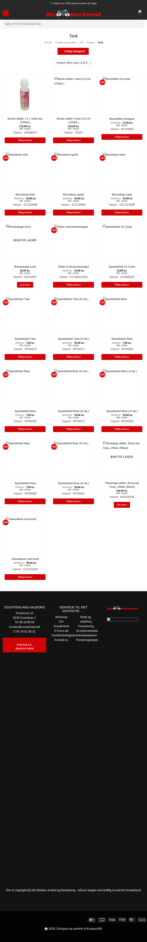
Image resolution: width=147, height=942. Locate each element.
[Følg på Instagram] (10, 919)
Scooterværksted (87, 630)
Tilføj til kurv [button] (25, 140)
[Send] (140, 24)
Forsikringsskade (87, 639)
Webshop (61, 617)
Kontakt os (61, 639)
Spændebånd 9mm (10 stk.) (73, 483)
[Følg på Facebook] (3, 919)
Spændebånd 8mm (121, 338)
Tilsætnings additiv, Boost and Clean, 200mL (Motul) (122, 484)
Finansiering (86, 626)
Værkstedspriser (86, 635)
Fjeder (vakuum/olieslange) (73, 266)
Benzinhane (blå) (25, 194)
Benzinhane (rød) (122, 194)
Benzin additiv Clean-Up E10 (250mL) (73, 120)
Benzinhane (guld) (73, 194)
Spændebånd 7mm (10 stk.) (73, 338)
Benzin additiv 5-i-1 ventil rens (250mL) (25, 120)
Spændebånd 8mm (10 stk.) (73, 411)
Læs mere (25, 285)
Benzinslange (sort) (25, 266)
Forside (48, 42)
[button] (6, 13)
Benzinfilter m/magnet (121, 118)
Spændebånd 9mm (25, 483)
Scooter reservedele (65, 42)
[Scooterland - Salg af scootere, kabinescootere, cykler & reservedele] (73, 13)
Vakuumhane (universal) (25, 558)
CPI (82, 42)
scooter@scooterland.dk (24, 626)
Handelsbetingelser (64, 635)
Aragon (90, 42)
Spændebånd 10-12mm (122, 266)
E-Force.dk (61, 630)
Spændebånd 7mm (25, 338)
